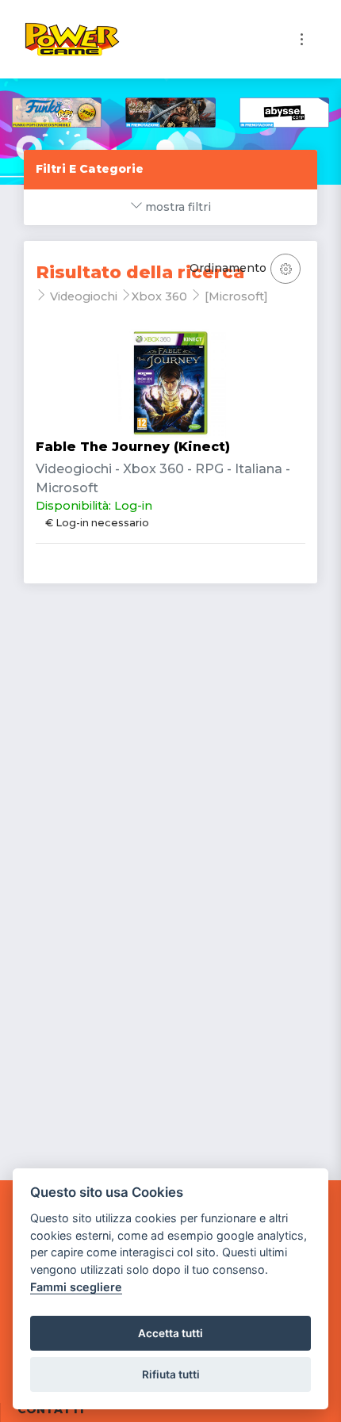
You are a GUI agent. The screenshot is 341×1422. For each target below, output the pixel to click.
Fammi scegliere (76, 1287)
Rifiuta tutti (171, 1374)
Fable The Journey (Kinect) (133, 446)
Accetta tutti (170, 1333)
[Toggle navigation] (301, 39)
